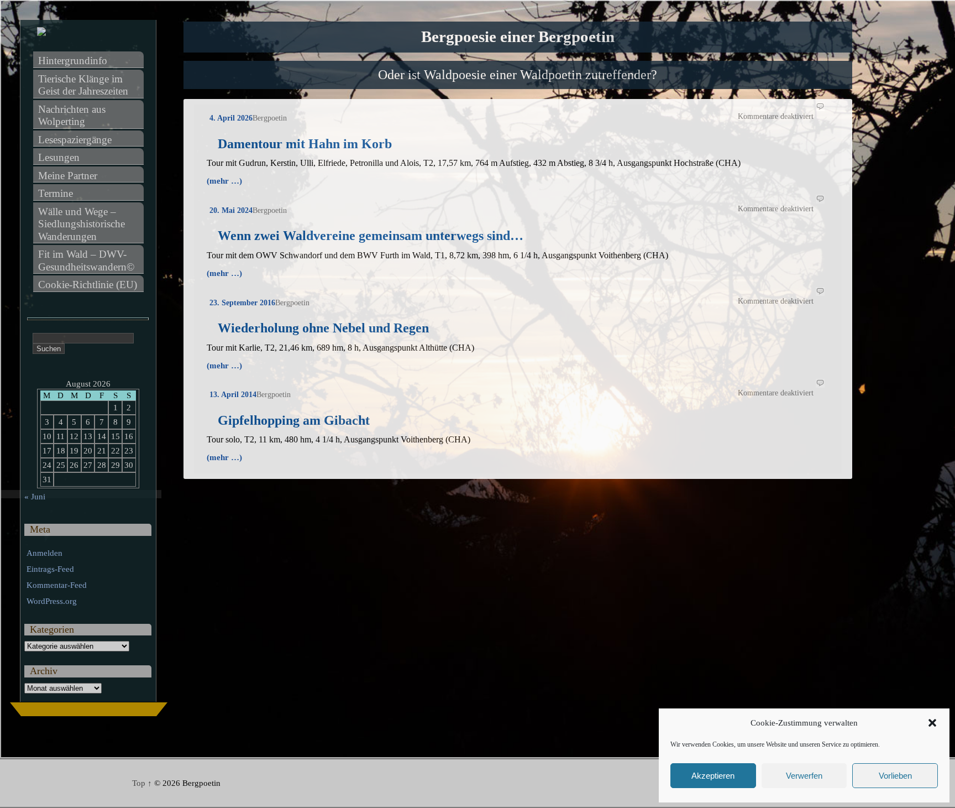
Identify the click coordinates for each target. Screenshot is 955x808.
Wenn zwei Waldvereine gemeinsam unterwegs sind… (370, 235)
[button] (932, 722)
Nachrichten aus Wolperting (73, 115)
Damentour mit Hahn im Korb (305, 144)
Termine (55, 193)
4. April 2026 (231, 118)
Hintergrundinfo (72, 60)
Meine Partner (67, 175)
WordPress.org (52, 601)
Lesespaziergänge (75, 139)
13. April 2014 (232, 394)
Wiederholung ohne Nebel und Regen (323, 328)
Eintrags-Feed (50, 569)
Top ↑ (142, 783)
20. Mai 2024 (231, 210)
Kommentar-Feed (57, 585)
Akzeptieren (712, 775)
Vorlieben (895, 775)
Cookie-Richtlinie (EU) (87, 284)
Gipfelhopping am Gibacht (294, 420)
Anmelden (44, 553)
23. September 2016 (242, 303)
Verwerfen (804, 775)
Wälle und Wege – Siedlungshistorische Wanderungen (83, 224)
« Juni (34, 496)
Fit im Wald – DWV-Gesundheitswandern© (86, 260)
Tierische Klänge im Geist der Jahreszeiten (83, 85)
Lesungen (59, 157)
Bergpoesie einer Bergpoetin (518, 36)
